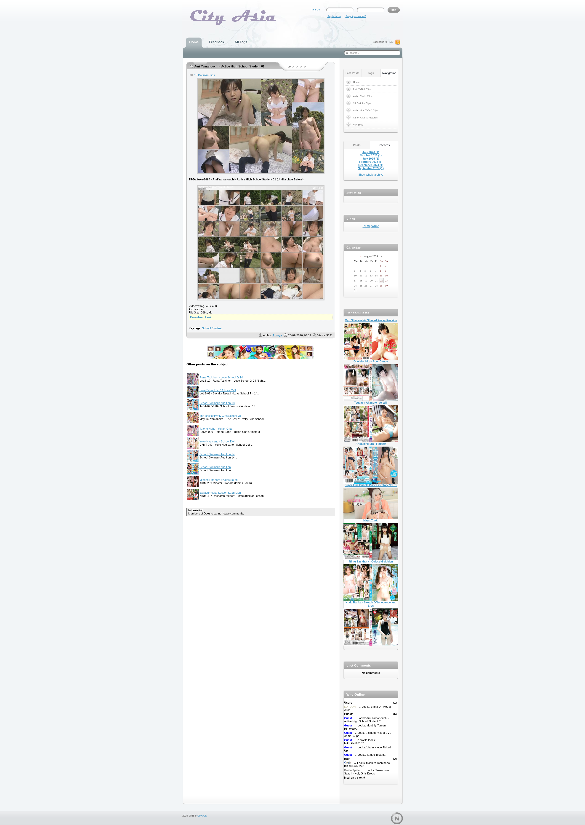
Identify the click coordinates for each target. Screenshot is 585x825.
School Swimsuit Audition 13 (217, 403)
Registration (334, 16)
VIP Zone (358, 124)
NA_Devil (350, 706)
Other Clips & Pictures (365, 117)
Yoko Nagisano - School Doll (217, 441)
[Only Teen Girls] (260, 358)
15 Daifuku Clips (204, 75)
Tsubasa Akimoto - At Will (370, 402)
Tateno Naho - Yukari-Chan (216, 428)
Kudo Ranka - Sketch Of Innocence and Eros (371, 604)
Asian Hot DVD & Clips (365, 110)
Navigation (389, 73)
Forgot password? (356, 16)
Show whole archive (370, 174)
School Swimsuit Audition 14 (217, 454)
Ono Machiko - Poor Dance (371, 361)
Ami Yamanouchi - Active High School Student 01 (229, 66)
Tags (371, 73)
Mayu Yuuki (370, 520)
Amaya (277, 335)
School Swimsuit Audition (215, 467)
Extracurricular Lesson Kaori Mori (220, 492)
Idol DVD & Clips (362, 89)
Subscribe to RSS (383, 41)
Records (384, 145)
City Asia (202, 815)
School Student (212, 328)
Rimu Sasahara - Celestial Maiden (371, 561)
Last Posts (352, 73)
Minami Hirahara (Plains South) (219, 480)
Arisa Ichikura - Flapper (371, 443)
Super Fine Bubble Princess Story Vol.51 (371, 485)
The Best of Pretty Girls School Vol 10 (222, 416)
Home (356, 82)
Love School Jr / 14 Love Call (217, 390)
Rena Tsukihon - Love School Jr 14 (221, 377)
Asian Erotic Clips (362, 96)
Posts (357, 145)
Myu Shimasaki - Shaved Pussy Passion (371, 320)
